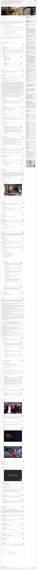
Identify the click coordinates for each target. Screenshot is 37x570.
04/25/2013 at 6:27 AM (3, 543)
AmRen (26, 123)
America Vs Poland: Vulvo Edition (31, 103)
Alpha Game (27, 115)
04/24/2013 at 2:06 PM (3, 400)
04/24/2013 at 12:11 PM (5, 160)
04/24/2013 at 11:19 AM (4, 70)
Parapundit (27, 132)
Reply (2, 46)
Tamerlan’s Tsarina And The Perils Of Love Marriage (19, 16)
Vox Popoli (27, 137)
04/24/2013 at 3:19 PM (5, 518)
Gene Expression (27, 127)
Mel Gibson (4, 337)
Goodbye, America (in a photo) (28, 17)
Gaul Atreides (27, 38)
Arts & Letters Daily (27, 143)
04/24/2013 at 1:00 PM (3, 232)
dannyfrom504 (3, 148)
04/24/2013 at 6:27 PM (6, 262)
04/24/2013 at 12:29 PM (5, 107)
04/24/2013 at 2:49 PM (5, 224)
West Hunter (27, 138)
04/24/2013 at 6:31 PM (6, 183)
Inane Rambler (4, 523)
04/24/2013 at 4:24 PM (5, 483)
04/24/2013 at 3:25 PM (5, 421)
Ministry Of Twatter (30, 102)
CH (5, 19)
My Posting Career (27, 130)
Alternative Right (27, 122)
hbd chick (27, 145)
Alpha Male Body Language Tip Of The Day (6, 16)
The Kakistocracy (27, 135)
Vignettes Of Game (4, 18)
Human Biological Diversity (28, 146)
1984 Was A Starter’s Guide (28, 157)
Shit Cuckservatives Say (28, 98)
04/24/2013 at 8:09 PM (5, 495)
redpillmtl (4, 99)
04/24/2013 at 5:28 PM (7, 354)
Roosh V (26, 117)
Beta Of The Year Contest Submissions (29, 95)
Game (3, 39)
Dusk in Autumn (27, 125)
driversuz (3, 201)
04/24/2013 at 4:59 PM (5, 528)
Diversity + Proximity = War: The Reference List (30, 97)
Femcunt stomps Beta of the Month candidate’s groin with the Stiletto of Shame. (9, 509)
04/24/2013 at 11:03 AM (4, 44)
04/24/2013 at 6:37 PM (5, 389)
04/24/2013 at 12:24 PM (4, 202)
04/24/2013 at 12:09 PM (4, 170)
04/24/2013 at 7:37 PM (5, 428)
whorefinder (3, 219)
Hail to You (27, 128)
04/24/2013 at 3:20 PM (5, 114)
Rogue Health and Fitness (28, 133)
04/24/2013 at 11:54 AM (4, 156)
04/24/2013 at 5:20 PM (3, 534)
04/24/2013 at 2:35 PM (3, 507)
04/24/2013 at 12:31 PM (4, 214)
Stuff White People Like (28, 148)
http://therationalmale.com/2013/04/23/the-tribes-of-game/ (7, 216)
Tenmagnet (27, 118)
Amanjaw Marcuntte (4, 506)
